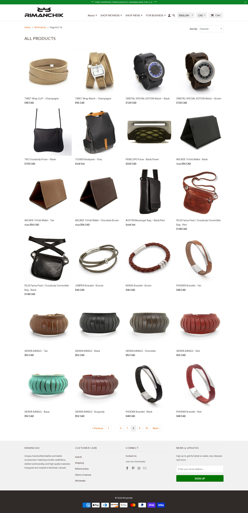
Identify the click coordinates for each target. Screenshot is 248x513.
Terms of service (83, 475)
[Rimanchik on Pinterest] (133, 468)
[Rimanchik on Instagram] (139, 468)
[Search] (174, 16)
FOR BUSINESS (156, 15)
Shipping (79, 463)
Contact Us (131, 456)
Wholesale (80, 480)
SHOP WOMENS (111, 15)
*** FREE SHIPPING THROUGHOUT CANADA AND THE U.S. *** (124, 2)
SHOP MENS (134, 15)
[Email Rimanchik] (145, 468)
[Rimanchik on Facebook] (127, 468)
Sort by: (194, 29)
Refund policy (82, 469)
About (92, 15)
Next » (156, 428)
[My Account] (169, 16)
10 (146, 428)
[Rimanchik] (43, 12)
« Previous (97, 428)
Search (78, 457)
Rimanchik (127, 498)
